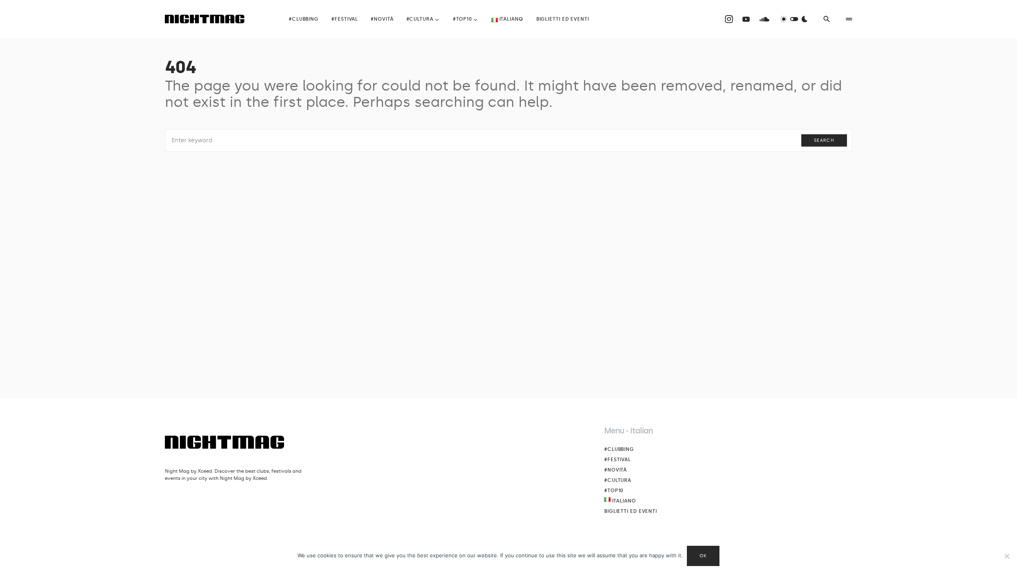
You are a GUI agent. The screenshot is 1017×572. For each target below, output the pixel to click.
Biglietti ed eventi (630, 511)
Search (824, 140)
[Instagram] (729, 19)
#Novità (615, 470)
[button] (794, 19)
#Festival (617, 459)
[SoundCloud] (764, 19)
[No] (1007, 556)
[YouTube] (746, 19)
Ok (703, 555)
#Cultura (617, 480)
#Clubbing (619, 449)
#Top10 (613, 490)
